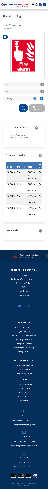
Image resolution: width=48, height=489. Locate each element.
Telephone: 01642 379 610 (24, 441)
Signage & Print (24, 331)
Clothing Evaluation (24, 374)
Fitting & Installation (24, 343)
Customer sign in (24, 462)
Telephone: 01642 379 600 (24, 420)
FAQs (24, 287)
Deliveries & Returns (24, 283)
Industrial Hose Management (24, 335)
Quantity (9, 99)
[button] (24, 128)
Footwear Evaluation (24, 369)
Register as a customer (24, 466)
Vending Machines (24, 339)
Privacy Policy (23, 392)
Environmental (24, 396)
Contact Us (24, 295)
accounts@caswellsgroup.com (24, 445)
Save (23, 109)
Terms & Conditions (24, 384)
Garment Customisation (24, 327)
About (24, 275)
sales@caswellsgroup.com (24, 425)
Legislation (24, 400)
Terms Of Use (24, 388)
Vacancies (23, 299)
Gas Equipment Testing (24, 347)
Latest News (24, 291)
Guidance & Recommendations (24, 279)
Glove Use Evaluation (24, 365)
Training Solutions (24, 351)
